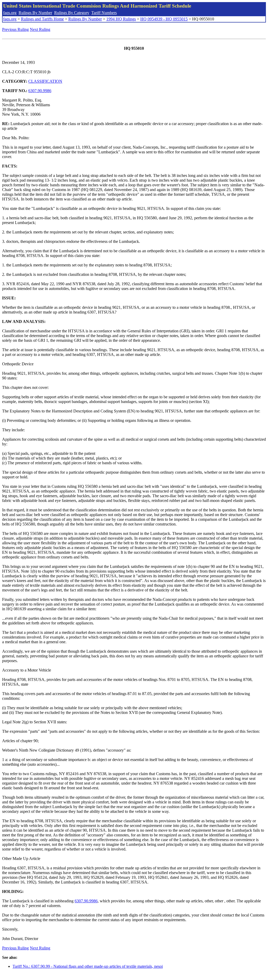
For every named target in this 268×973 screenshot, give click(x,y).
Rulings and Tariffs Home (42, 19)
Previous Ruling (15, 29)
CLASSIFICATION (45, 81)
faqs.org (9, 12)
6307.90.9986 (39, 90)
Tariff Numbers (104, 12)
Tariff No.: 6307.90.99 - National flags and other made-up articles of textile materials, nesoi (88, 966)
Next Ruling (40, 29)
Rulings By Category (71, 12)
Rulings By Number (35, 12)
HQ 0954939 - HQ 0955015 (164, 19)
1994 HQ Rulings (121, 19)
